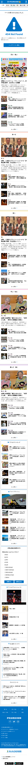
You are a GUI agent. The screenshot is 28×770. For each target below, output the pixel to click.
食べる (7, 5)
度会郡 (6, 564)
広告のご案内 (5, 735)
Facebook (10, 721)
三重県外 (6, 577)
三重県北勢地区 (8, 567)
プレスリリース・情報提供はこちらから (10, 729)
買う (18, 5)
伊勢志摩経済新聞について (7, 727)
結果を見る (19, 581)
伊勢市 (6, 554)
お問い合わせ (5, 733)
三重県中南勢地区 (9, 570)
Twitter (14, 721)
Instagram (18, 721)
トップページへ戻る (14, 45)
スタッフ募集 (5, 737)
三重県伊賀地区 (8, 572)
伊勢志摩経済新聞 (13, 2)
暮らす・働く (22, 5)
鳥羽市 (6, 557)
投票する (9, 581)
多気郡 (6, 562)
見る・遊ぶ (13, 5)
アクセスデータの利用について (8, 731)
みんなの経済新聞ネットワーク (14, 752)
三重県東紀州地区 (9, 575)
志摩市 (6, 559)
